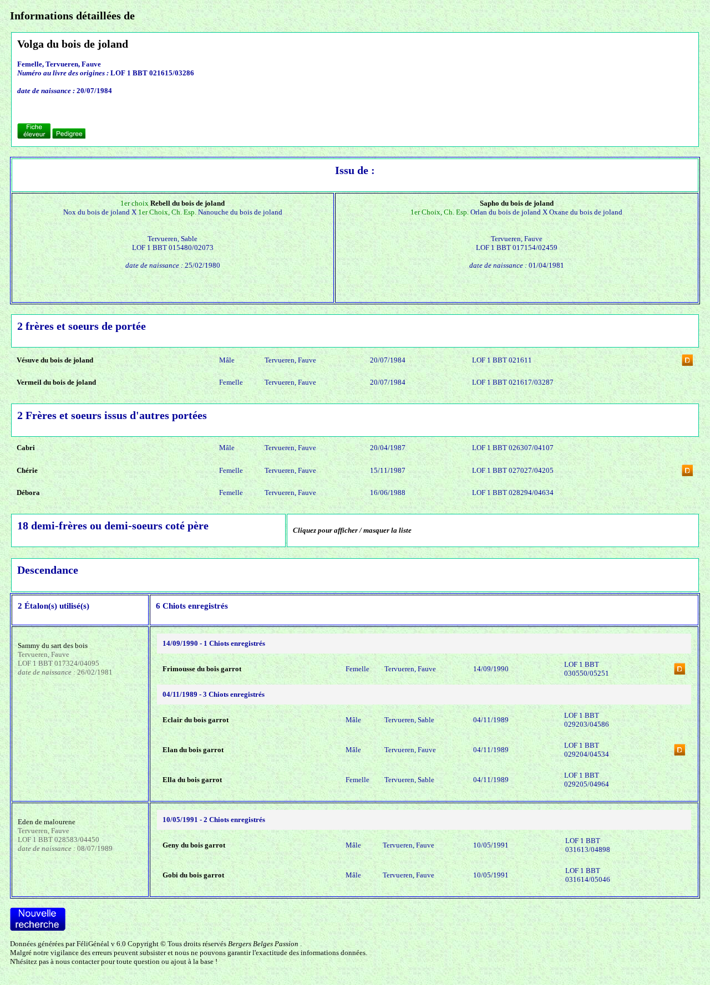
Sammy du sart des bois (53, 645)
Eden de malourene (46, 822)
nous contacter (77, 961)
